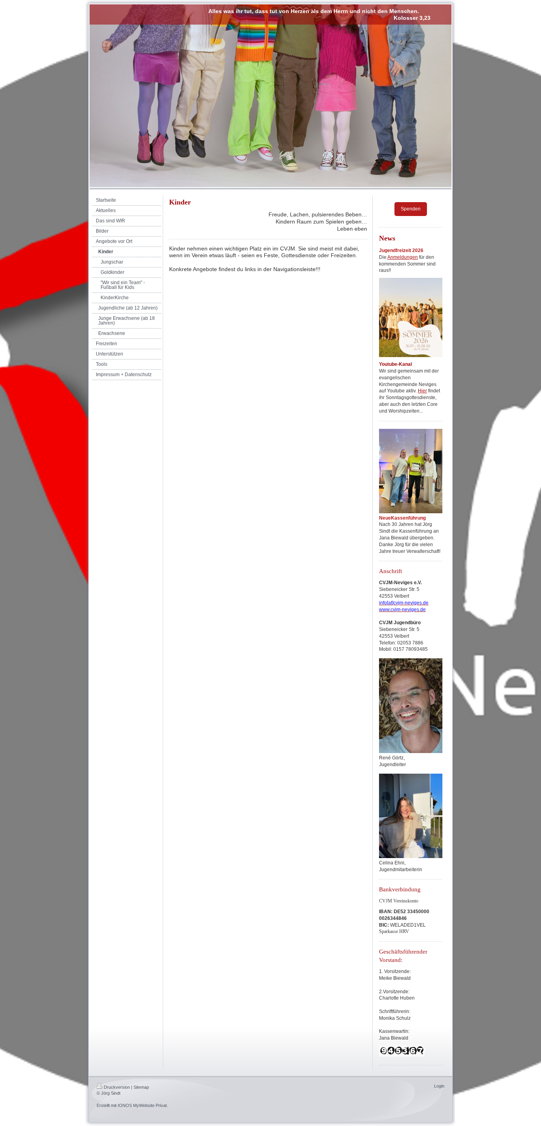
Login (439, 1086)
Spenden (411, 209)
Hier (422, 391)
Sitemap (141, 1087)
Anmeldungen (402, 257)
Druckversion (117, 1087)
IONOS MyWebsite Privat (142, 1105)
